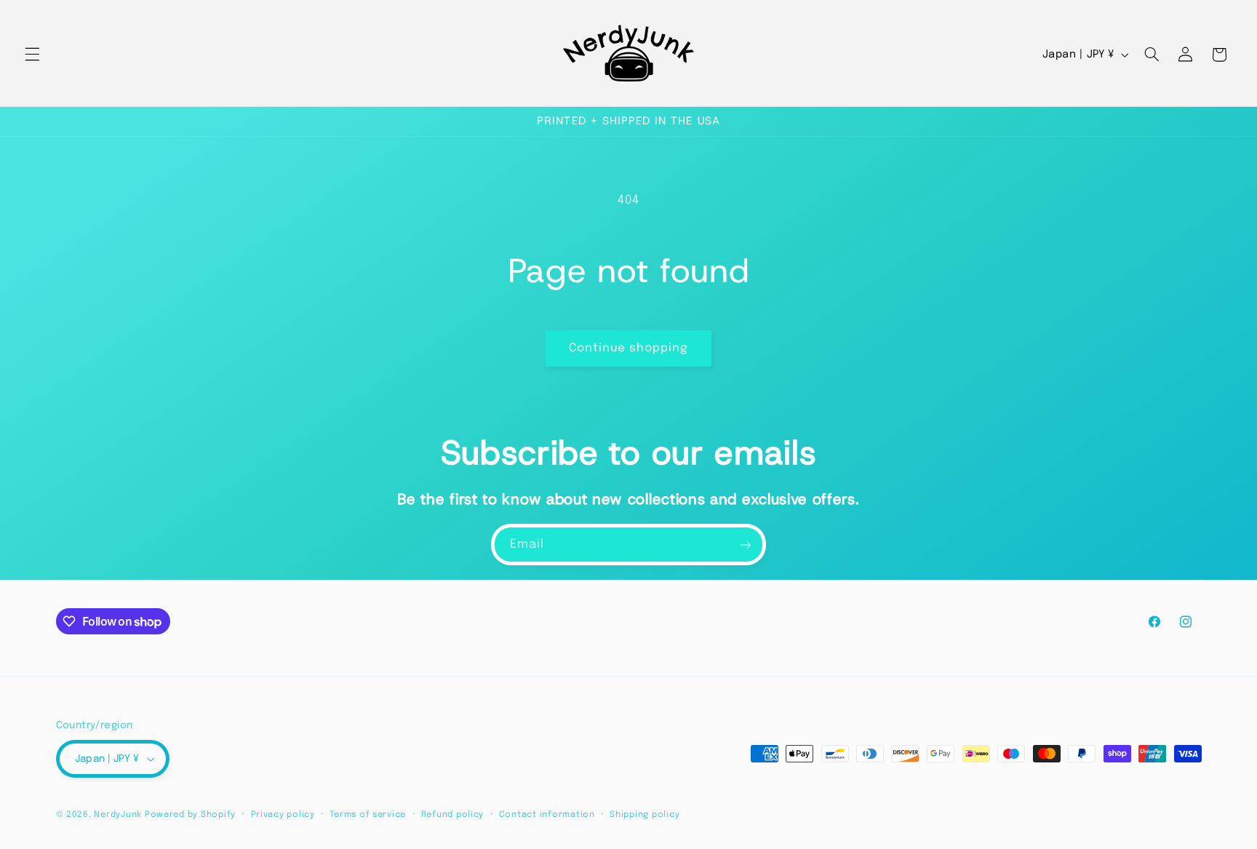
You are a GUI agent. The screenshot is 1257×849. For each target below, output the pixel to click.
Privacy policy (283, 814)
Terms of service (368, 814)
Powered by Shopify (190, 814)
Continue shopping (629, 348)
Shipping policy (644, 814)
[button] (32, 54)
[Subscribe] (745, 544)
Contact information (547, 814)
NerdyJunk (118, 814)
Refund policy (452, 814)
